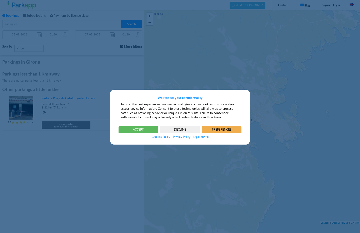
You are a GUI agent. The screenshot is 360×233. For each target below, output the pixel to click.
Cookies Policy (161, 137)
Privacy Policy (181, 137)
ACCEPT (138, 129)
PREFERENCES (221, 129)
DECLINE (180, 129)
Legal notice (201, 137)
